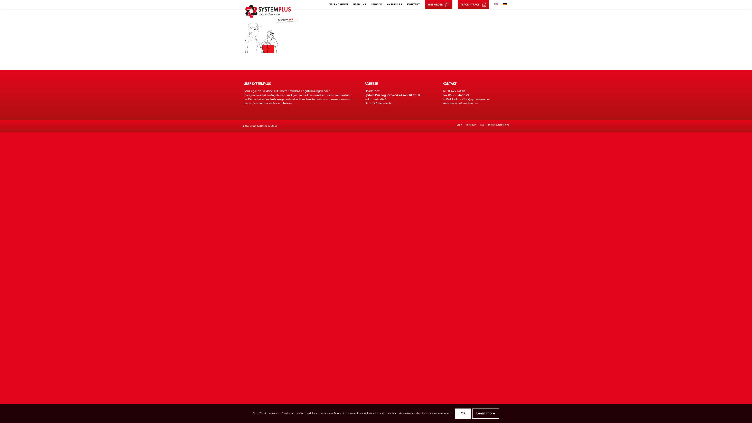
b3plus (273, 126)
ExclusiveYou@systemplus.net (471, 99)
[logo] (271, 4)
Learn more (485, 413)
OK (463, 413)
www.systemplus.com (464, 103)
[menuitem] (338, 4)
